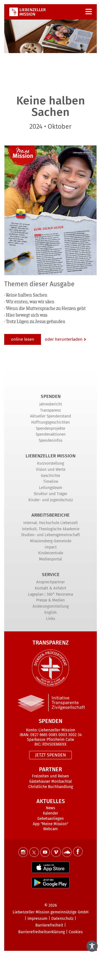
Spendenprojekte (50, 428)
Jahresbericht (50, 404)
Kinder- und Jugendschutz (50, 500)
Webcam (50, 829)
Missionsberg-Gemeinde (50, 541)
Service (50, 574)
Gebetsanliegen (50, 818)
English (50, 612)
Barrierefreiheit (49, 925)
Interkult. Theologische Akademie (50, 529)
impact (51, 547)
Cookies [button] (76, 932)
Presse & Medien (50, 600)
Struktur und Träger (50, 493)
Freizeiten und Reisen (50, 776)
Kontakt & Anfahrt (50, 588)
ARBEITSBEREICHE (50, 515)
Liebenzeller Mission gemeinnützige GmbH (51, 912)
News (50, 808)
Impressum (37, 918)
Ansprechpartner (50, 582)
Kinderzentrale (50, 553)
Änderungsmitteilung (51, 606)
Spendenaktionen (51, 434)
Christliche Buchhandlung (50, 786)
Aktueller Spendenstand (50, 416)
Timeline (50, 481)
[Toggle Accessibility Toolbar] (92, 946)
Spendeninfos (50, 440)
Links (50, 618)
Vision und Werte (50, 469)
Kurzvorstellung (50, 463)
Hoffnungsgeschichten (50, 422)
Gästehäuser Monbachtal (50, 781)
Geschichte (50, 475)
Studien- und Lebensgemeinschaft (50, 535)
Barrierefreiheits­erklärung (41, 932)
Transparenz (50, 410)
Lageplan (35, 594)
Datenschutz (62, 918)
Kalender (50, 813)
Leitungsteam (50, 487)
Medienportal (50, 559)
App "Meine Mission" (50, 824)
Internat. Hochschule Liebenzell (50, 523)
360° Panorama (60, 594)
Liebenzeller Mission (50, 456)
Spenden (51, 396)
